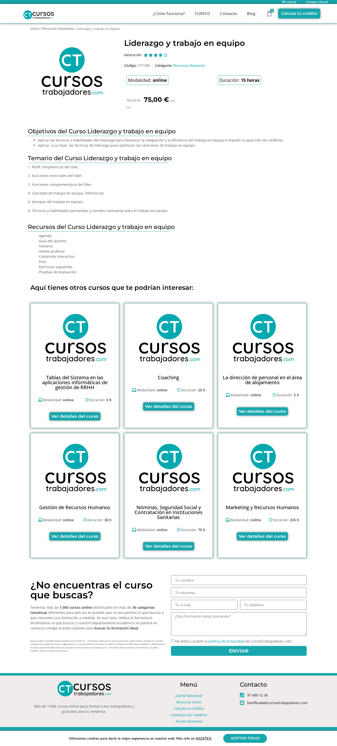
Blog (251, 13)
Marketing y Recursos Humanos (262, 507)
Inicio (34, 28)
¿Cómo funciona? (169, 13)
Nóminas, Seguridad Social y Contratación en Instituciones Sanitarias (168, 512)
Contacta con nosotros (188, 714)
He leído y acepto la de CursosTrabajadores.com (233, 641)
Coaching (168, 377)
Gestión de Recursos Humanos (74, 507)
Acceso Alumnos (188, 721)
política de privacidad (226, 641)
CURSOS (202, 13)
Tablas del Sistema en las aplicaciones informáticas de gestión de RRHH (75, 382)
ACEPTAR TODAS (245, 738)
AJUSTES (203, 738)
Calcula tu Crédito (189, 708)
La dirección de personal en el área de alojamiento (262, 380)
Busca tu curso (189, 702)
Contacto (228, 13)
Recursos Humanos (58, 28)
